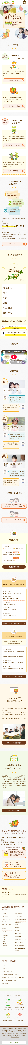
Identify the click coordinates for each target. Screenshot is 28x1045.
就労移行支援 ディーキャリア (8, 971)
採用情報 (17, 930)
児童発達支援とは (13, 80)
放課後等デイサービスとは (13, 145)
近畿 (4, 941)
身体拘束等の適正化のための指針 (20, 949)
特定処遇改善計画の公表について (9, 980)
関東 (4, 937)
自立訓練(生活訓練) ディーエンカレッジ (10, 974)
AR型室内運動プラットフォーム (15, 333)
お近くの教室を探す (14, 810)
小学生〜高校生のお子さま (7, 925)
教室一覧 (4, 931)
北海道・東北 (5, 935)
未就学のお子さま (6, 920)
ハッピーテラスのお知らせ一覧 (14, 676)
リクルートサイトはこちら (14, 743)
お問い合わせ (5, 983)
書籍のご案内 (18, 933)
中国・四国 (5, 943)
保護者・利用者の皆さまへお (14, 623)
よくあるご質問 (18, 916)
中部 (4, 939)
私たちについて (13, 243)
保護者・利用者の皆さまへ (20, 923)
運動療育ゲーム (15, 327)
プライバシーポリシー (19, 942)
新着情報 (4, 913)
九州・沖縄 (5, 945)
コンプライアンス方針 (19, 945)
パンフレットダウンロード (20, 939)
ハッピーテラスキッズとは (13, 106)
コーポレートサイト (5, 968)
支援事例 (4, 928)
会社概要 (4, 965)
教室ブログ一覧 (14, 567)
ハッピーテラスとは (13, 171)
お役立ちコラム (18, 936)
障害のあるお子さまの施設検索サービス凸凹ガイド (13, 977)
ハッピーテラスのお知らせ (20, 919)
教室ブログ (17, 927)
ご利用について (18, 913)
